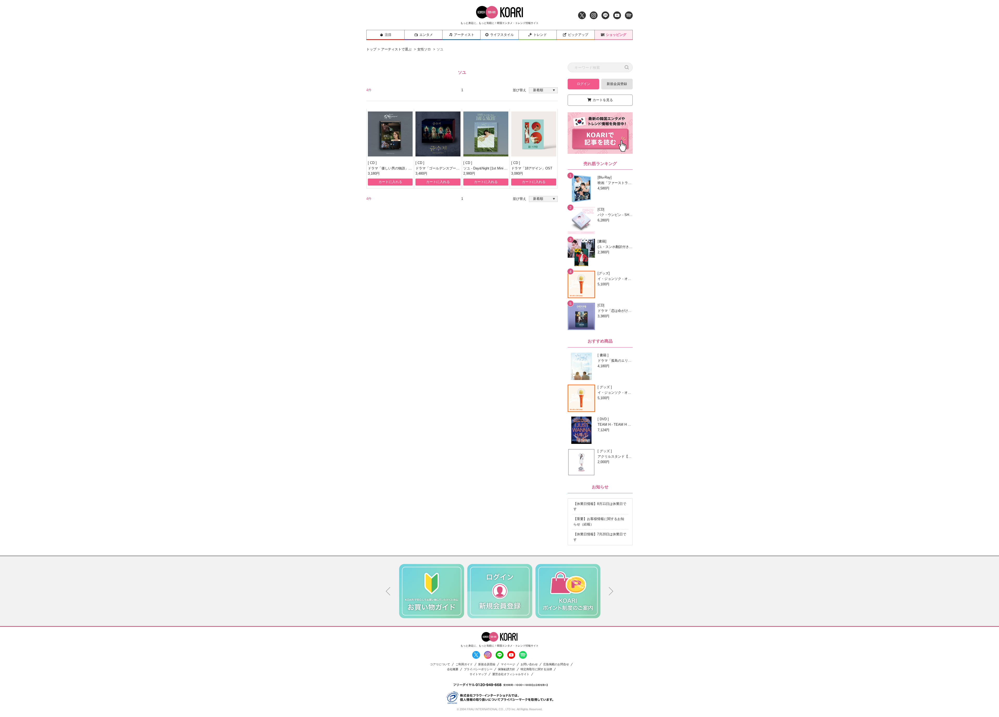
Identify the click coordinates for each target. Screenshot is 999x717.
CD (373, 163)
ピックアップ (578, 35)
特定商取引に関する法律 (536, 669)
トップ (371, 49)
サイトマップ (478, 674)
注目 (388, 35)
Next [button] (611, 591)
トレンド (540, 35)
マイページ (508, 664)
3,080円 (517, 173)
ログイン (583, 84)
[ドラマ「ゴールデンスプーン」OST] (437, 133)
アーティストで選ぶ (396, 49)
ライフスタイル (502, 35)
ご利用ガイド (464, 664)
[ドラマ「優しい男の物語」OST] (390, 133)
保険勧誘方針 (506, 669)
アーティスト (464, 35)
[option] (432, 591)
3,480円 (421, 173)
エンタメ (426, 35)
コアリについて (440, 664)
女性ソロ (424, 49)
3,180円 (374, 173)
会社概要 (452, 669)
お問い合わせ (529, 664)
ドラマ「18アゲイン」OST (531, 168)
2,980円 (469, 173)
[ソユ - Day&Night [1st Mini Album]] (485, 133)
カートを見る (603, 100)
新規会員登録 (617, 84)
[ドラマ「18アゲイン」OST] (533, 133)
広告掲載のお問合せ (556, 664)
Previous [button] (388, 591)
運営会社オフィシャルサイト (510, 674)
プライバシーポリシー (478, 669)
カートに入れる (390, 182)
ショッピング (616, 35)
